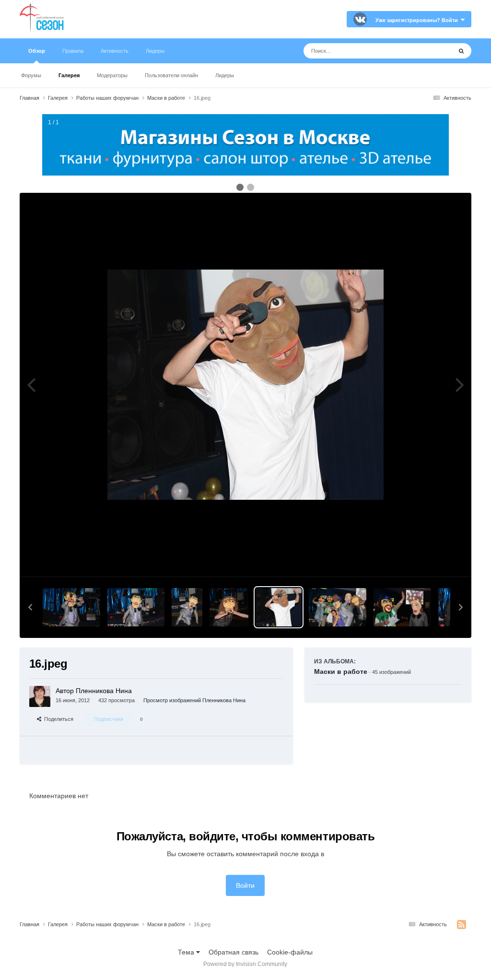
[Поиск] (461, 51)
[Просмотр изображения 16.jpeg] (279, 607)
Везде (429, 50)
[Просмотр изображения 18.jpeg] (187, 607)
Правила (72, 51)
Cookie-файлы (290, 952)
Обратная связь (233, 952)
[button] (30, 607)
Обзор (36, 51)
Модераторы (112, 75)
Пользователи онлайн (171, 75)
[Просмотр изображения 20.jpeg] (71, 607)
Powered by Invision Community (245, 964)
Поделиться (57, 719)
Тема (187, 952)
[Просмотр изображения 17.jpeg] (229, 607)
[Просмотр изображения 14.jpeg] (402, 607)
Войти (245, 885)
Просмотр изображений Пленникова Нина (194, 700)
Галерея (69, 75)
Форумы (31, 75)
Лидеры (224, 75)
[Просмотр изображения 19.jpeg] (136, 607)
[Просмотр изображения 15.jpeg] (337, 607)
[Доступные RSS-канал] (461, 924)
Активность (115, 51)
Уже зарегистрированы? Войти (418, 20)
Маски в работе (340, 671)
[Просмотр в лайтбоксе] (245, 385)
